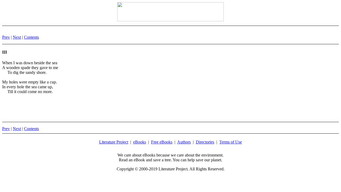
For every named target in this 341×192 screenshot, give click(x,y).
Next (17, 37)
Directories (205, 142)
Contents (31, 37)
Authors (184, 142)
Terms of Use (230, 142)
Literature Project (113, 142)
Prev (6, 37)
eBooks (139, 142)
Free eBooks (161, 142)
